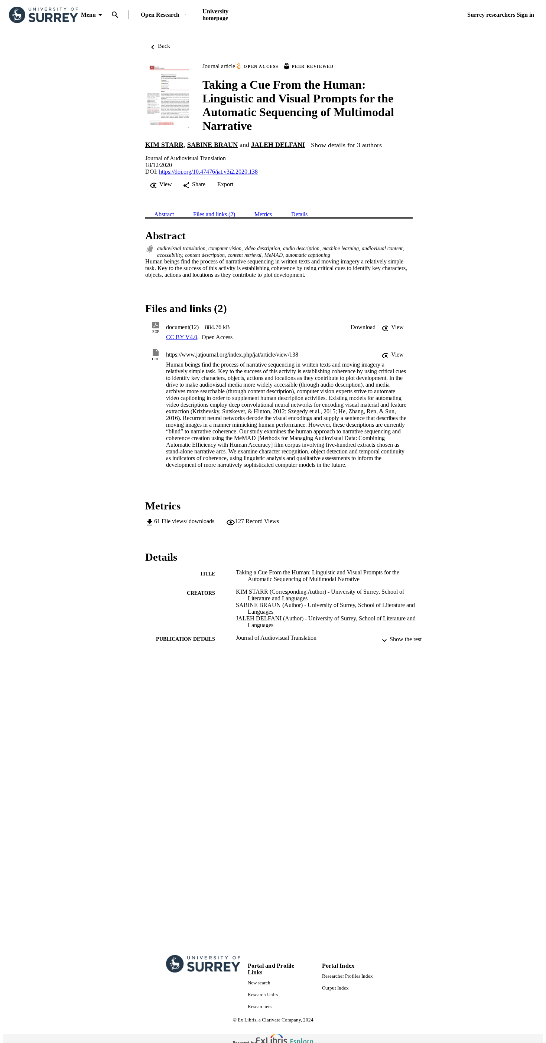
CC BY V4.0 (181, 337)
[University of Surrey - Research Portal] (43, 15)
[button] (363, 327)
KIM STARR (164, 144)
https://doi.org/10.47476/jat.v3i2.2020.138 (208, 171)
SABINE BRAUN (212, 144)
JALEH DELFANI (278, 144)
